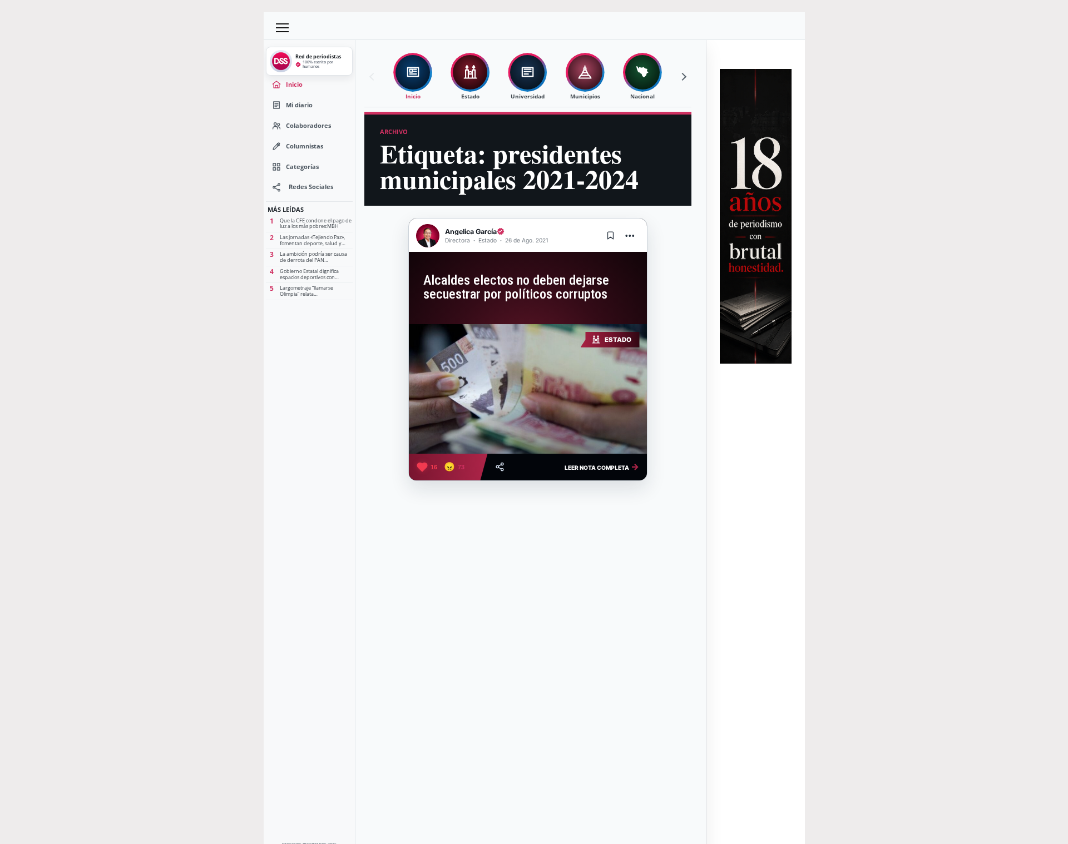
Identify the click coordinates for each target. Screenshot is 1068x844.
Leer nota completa (602, 466)
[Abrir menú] (282, 28)
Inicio (294, 84)
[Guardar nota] (610, 235)
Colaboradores (308, 125)
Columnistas (304, 146)
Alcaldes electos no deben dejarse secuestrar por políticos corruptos (516, 287)
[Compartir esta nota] (500, 466)
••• (630, 235)
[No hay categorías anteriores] (373, 77)
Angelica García (471, 231)
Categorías (302, 166)
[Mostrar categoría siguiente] (682, 77)
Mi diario (299, 105)
